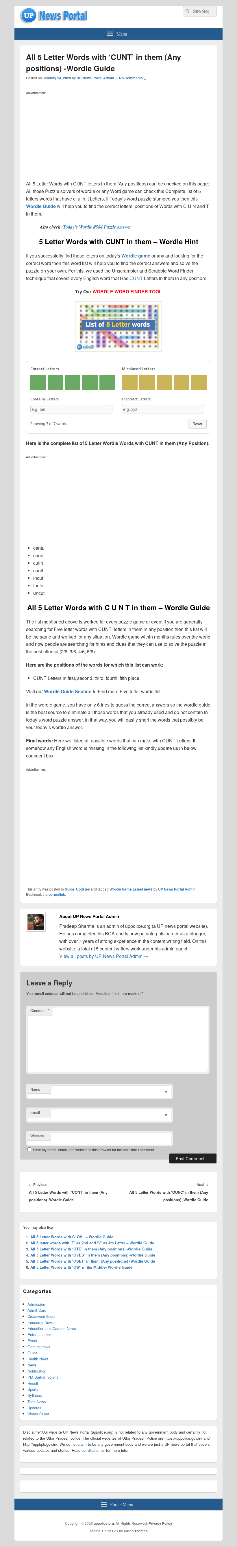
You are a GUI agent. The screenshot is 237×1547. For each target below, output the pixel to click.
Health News (38, 1359)
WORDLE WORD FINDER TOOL (127, 291)
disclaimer (96, 1450)
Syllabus (34, 1395)
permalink (57, 894)
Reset (197, 423)
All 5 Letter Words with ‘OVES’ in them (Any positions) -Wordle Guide (92, 1255)
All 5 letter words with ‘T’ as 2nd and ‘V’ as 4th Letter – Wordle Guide (92, 1243)
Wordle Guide (41, 206)
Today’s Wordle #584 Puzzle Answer (97, 227)
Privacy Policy (160, 1523)
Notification (36, 1371)
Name (35, 1089)
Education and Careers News (51, 1328)
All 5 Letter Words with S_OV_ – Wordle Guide (71, 1236)
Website (37, 1135)
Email (35, 1112)
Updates (83, 889)
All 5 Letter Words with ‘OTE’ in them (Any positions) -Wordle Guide (91, 1249)
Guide (69, 889)
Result (32, 1383)
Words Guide (38, 1414)
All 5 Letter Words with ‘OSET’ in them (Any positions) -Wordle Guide (92, 1261)
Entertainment (39, 1334)
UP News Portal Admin (95, 77)
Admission (36, 1304)
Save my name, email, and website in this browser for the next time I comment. (94, 1149)
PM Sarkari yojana (42, 1377)
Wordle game (135, 255)
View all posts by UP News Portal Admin (103, 956)
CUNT (136, 278)
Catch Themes (136, 1530)
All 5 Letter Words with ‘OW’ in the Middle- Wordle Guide (81, 1267)
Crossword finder (41, 1316)
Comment (39, 1010)
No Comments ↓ (132, 77)
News (32, 1365)
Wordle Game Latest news (131, 889)
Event (32, 1340)
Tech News (36, 1401)
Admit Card (36, 1310)
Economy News (40, 1322)
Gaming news (38, 1346)
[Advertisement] (118, 137)
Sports (32, 1389)
